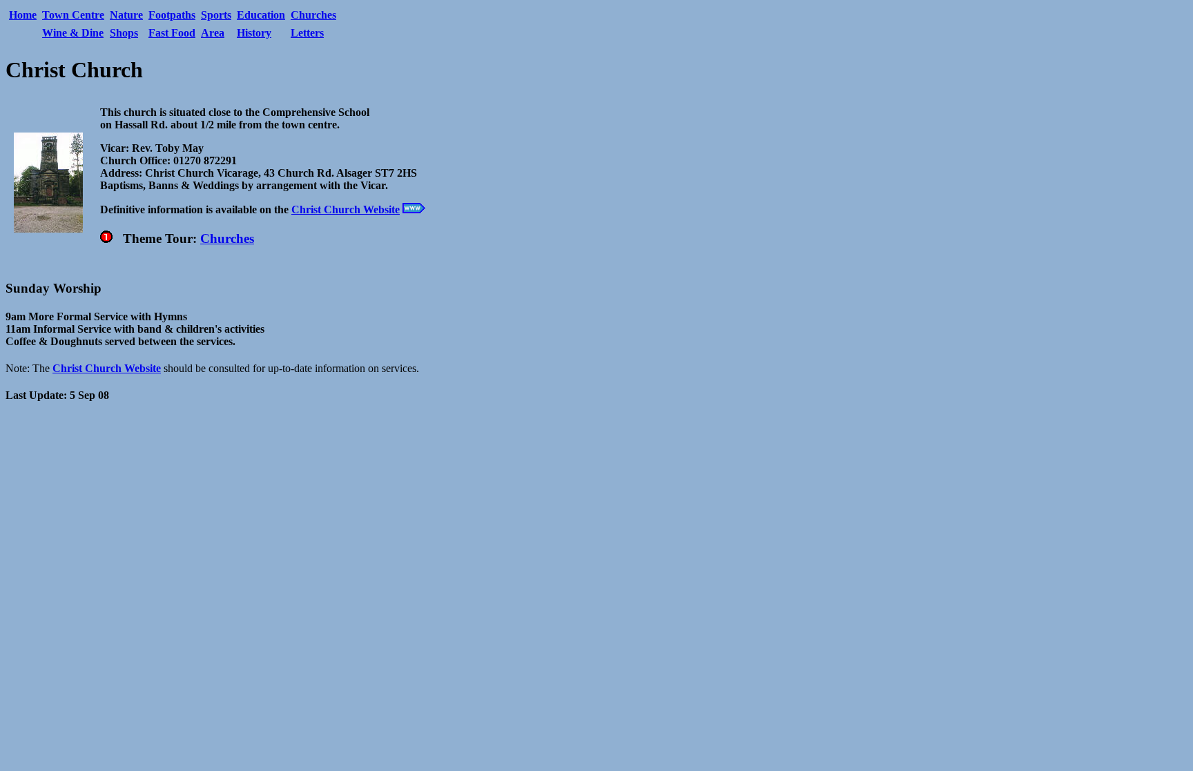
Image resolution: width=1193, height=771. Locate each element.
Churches (313, 15)
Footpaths (171, 15)
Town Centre (73, 15)
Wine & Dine (73, 33)
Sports (216, 15)
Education (261, 15)
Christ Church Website (345, 209)
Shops (124, 33)
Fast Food (171, 33)
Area (212, 33)
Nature (126, 15)
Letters (307, 33)
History (254, 33)
